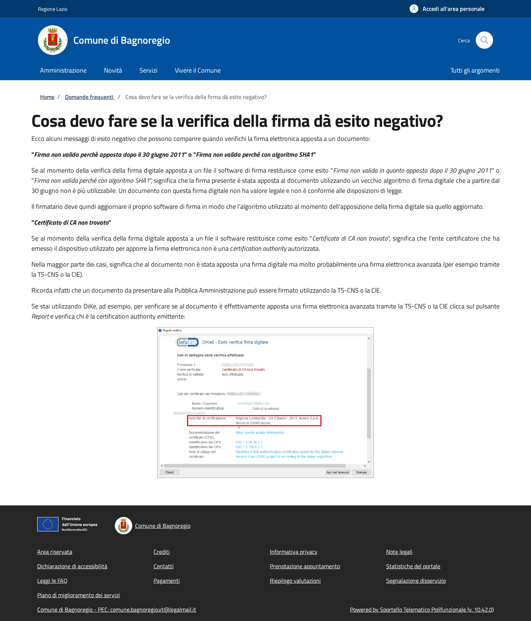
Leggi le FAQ (52, 580)
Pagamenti (167, 580)
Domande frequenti (90, 96)
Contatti (164, 566)
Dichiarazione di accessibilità (72, 566)
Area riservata (54, 551)
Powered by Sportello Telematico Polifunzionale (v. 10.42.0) (422, 609)
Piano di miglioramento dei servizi (78, 595)
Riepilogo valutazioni (295, 580)
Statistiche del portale (413, 566)
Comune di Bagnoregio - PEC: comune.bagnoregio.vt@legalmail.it (116, 609)
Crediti (162, 551)
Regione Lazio (52, 9)
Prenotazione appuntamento (305, 566)
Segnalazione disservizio (416, 580)
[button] (447, 8)
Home (47, 96)
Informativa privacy (294, 551)
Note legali (399, 551)
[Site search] (484, 40)
